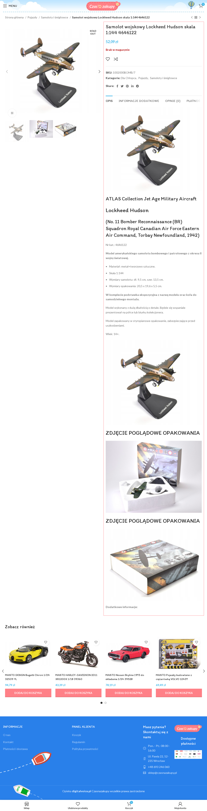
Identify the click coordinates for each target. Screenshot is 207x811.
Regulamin (78, 742)
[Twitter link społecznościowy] (122, 86)
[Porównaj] (116, 59)
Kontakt (8, 742)
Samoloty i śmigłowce (55, 17)
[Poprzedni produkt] (192, 18)
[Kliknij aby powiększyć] (12, 113)
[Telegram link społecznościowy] (137, 86)
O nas (7, 735)
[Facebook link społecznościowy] (117, 86)
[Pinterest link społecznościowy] (127, 86)
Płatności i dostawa (15, 749)
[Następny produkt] (200, 18)
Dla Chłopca (128, 78)
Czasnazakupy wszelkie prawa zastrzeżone (108, 791)
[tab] (109, 100)
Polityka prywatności (85, 749)
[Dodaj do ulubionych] (108, 59)
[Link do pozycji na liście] (157, 767)
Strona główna (14, 17)
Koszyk (76, 735)
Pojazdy (32, 17)
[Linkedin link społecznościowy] (132, 86)
